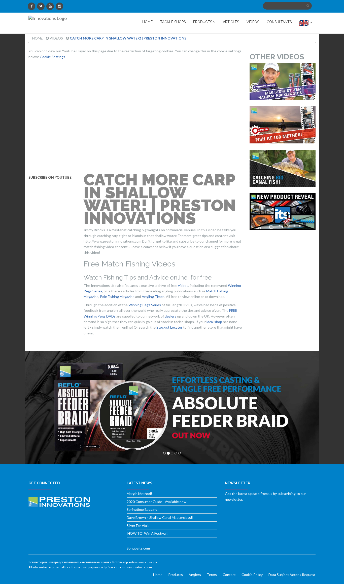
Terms (212, 574)
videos (183, 285)
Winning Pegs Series (144, 305)
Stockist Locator (169, 327)
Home (37, 38)
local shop (214, 322)
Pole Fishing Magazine (117, 296)
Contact (229, 574)
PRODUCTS (203, 22)
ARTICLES (231, 22)
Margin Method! (139, 493)
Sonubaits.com (138, 548)
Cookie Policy (252, 574)
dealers (170, 316)
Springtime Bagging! (143, 509)
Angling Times (153, 296)
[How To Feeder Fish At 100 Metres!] (283, 124)
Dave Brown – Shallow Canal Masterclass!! (160, 517)
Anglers (195, 574)
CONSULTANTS (279, 22)
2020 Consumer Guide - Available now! (157, 501)
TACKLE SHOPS (173, 22)
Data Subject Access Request (292, 574)
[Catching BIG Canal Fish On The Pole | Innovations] (283, 168)
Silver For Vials (138, 525)
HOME (147, 22)
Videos (56, 38)
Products (175, 574)
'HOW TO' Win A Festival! (147, 533)
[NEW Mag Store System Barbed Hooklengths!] (283, 81)
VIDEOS (253, 22)
